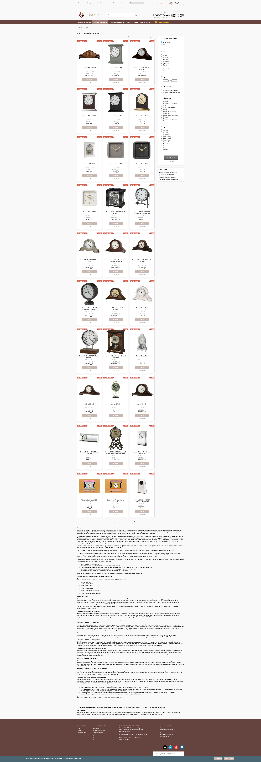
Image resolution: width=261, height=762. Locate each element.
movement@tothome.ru (167, 729)
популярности (150, 37)
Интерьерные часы (100, 22)
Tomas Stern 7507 (142, 116)
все (164, 44)
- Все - (135, 522)
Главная (79, 27)
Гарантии (96, 734)
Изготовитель (169, 52)
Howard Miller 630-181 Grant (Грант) (116, 308)
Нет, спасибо (229, 758)
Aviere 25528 (115, 404)
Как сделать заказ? (92, 3)
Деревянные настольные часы (168, 172)
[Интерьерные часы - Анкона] (89, 17)
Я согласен (218, 758)
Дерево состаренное (170, 103)
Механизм (167, 87)
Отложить (89, 82)
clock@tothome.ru (165, 736)
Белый (165, 132)
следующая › (112, 522)
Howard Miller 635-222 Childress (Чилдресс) (142, 212)
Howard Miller (167, 57)
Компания (81, 725)
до (170, 80)
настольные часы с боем (92, 697)
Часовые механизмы (116, 22)
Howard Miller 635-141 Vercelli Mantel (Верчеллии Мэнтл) (115, 452)
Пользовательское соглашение (103, 738)
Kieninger (166, 61)
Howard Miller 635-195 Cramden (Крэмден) (89, 308)
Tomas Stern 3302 (89, 68)
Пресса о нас (81, 732)
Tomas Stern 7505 (116, 116)
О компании (81, 3)
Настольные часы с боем (166, 174)
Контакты (123, 3)
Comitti (165, 59)
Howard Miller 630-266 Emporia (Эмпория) (115, 356)
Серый (165, 144)
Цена (165, 77)
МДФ (164, 105)
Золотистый (167, 138)
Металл (165, 117)
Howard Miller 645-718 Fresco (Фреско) (142, 452)
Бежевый (166, 134)
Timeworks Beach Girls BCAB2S (89, 500)
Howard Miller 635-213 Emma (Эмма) (89, 260)
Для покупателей (99, 725)
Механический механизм (171, 92)
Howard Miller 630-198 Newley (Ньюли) (142, 260)
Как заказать (97, 728)
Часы (86, 27)
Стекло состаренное (170, 111)
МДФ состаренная (169, 107)
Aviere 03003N (142, 404)
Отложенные (179, 5)
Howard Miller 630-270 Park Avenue (115, 212)
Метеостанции (132, 22)
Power (165, 65)
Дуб (164, 148)
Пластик (166, 121)
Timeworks (166, 63)
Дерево (165, 101)
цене (141, 37)
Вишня (165, 146)
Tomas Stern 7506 (89, 116)
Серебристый (167, 140)
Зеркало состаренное (170, 115)
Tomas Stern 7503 (89, 212)
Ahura (165, 67)
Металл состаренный (170, 119)
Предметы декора (84, 22)
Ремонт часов (145, 22)
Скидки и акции (164, 22)
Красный (166, 142)
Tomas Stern (167, 69)
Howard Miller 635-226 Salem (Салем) (142, 68)
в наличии (166, 42)
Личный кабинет (162, 4)
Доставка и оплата (105, 3)
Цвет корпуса (168, 127)
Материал (167, 98)
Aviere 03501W (89, 164)
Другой (165, 149)
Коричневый (167, 136)
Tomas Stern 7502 (116, 164)
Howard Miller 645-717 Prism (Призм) (89, 452)
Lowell (165, 55)
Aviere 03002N (89, 404)
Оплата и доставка (99, 730)
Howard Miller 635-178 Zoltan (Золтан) (89, 356)
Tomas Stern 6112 (142, 308)
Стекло (165, 109)
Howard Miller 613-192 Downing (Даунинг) (115, 260)
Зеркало (166, 113)
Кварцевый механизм (170, 90)
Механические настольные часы (168, 179)
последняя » (125, 522)
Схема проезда (124, 731)
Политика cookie (98, 740)
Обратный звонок (137, 3)
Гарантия (116, 3)
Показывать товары (171, 38)
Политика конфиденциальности (103, 736)
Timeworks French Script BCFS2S (115, 500)
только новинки (168, 46)
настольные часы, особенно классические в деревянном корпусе (103, 686)
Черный (165, 130)
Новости (79, 730)
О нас (79, 728)
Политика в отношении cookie (72, 758)
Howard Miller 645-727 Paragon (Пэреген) (142, 500)
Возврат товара (98, 732)
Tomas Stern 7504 (116, 68)
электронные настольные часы (112, 697)
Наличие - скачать (83, 734)
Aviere (165, 71)
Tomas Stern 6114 (142, 356)
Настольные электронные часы (168, 176)
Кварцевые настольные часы (167, 177)
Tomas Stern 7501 (142, 164)
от (161, 80)
